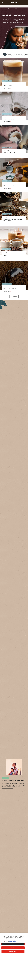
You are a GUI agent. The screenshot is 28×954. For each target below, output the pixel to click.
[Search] (2, 2)
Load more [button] (14, 296)
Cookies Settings (12, 951)
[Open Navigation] (25, 2)
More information (12, 941)
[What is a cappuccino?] (14, 172)
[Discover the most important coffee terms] (14, 240)
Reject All (13, 947)
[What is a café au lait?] (14, 106)
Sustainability (23, 6)
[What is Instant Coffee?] (14, 275)
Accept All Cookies (13, 944)
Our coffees (4, 6)
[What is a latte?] (14, 72)
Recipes (13, 6)
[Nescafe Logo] (14, 2)
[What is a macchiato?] (14, 139)
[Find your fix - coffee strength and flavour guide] (14, 206)
